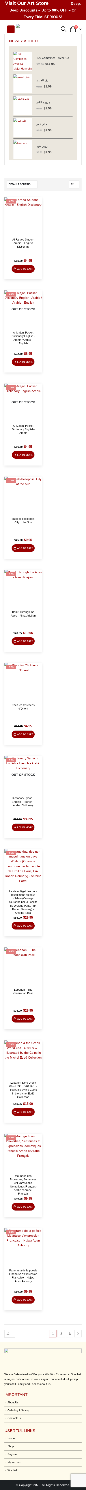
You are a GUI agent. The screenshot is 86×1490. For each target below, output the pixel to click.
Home (11, 1438)
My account (14, 1462)
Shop (10, 1446)
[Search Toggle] (63, 29)
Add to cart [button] (25, 268)
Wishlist (12, 1470)
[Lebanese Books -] (38, 29)
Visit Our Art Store (27, 3)
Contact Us (14, 1418)
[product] (22, 61)
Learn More (25, 361)
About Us (13, 1402)
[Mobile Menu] (11, 29)
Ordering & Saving (18, 1410)
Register (12, 1454)
